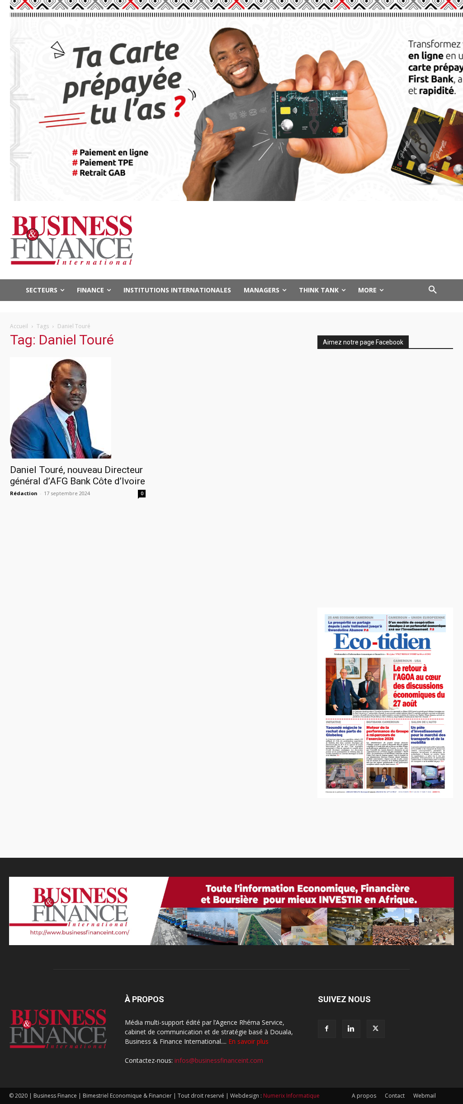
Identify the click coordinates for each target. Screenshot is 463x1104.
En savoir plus (248, 1041)
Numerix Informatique (291, 1095)
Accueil (19, 326)
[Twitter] (376, 1029)
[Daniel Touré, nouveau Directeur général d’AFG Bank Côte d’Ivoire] (78, 408)
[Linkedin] (351, 1029)
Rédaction (24, 493)
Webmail (424, 1095)
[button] (433, 290)
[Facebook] (327, 1029)
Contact (395, 1095)
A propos (364, 1095)
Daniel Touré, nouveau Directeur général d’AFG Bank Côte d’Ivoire (77, 475)
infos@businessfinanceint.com (219, 1060)
